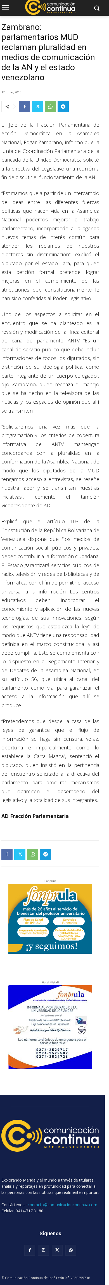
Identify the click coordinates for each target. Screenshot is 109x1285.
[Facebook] (24, 106)
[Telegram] (63, 106)
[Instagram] (43, 1250)
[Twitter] (37, 106)
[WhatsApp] (50, 106)
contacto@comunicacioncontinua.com (62, 1204)
